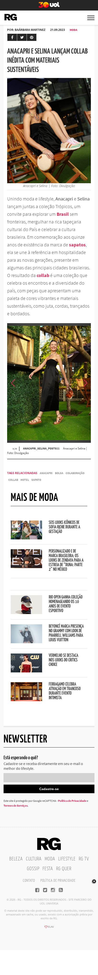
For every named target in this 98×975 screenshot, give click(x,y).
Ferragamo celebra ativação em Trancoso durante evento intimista (65, 691)
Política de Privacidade (72, 801)
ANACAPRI (46, 473)
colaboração (75, 473)
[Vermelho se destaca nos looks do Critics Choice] (26, 671)
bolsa (59, 473)
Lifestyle (67, 859)
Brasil (63, 214)
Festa (48, 868)
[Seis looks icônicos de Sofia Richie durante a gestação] (26, 538)
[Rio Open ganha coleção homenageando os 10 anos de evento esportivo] (26, 612)
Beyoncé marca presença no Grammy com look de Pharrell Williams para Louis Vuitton (66, 633)
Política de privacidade (57, 880)
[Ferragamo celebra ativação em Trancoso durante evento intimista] (26, 699)
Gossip (33, 868)
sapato (36, 480)
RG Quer (63, 868)
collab (43, 275)
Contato (29, 880)
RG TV (84, 859)
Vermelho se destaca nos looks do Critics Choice (63, 660)
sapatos (77, 245)
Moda (73, 30)
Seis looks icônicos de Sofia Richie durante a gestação (64, 527)
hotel (24, 480)
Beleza (16, 859)
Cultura (34, 859)
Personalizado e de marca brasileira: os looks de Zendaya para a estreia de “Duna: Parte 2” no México (66, 560)
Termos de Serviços (16, 805)
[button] (84, 383)
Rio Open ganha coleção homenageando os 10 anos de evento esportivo (66, 604)
